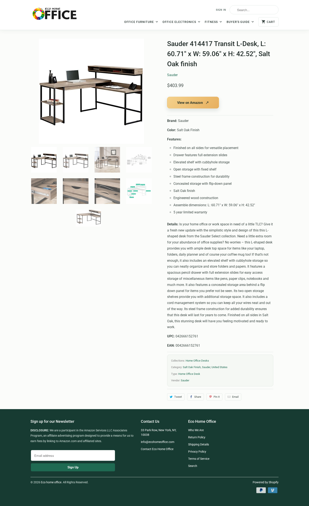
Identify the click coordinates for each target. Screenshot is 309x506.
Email (235, 396)
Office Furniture (139, 22)
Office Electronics (179, 22)
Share (197, 396)
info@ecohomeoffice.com (157, 442)
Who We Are (196, 430)
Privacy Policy (197, 451)
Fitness (212, 22)
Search (192, 466)
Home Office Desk (189, 373)
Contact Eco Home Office (157, 449)
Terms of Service (198, 458)
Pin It (217, 396)
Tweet (178, 396)
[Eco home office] (59, 15)
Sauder (172, 75)
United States (219, 367)
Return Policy (196, 437)
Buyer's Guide (239, 22)
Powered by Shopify (266, 482)
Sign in (221, 9)
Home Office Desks (197, 360)
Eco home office (51, 482)
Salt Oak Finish (192, 367)
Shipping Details (198, 444)
